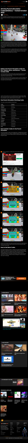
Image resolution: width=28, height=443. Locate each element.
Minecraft (11, 427)
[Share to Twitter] (24, 14)
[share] (18, 319)
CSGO (2, 352)
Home (1, 6)
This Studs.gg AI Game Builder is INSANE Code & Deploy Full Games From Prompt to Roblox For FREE (11, 319)
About (1, 431)
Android (4, 6)
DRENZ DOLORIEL (6, 14)
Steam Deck (18, 431)
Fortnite (11, 431)
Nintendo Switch (19, 427)
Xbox (17, 430)
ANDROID (3, 363)
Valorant (11, 424)
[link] (4, 319)
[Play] (22, 325)
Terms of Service (3, 432)
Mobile (18, 424)
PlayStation (18, 428)
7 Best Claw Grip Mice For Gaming (24, 401)
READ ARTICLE (21, 278)
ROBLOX (3, 302)
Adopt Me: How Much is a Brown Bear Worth (3, 414)
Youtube (25, 425)
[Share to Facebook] (23, 14)
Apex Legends (12, 432)
